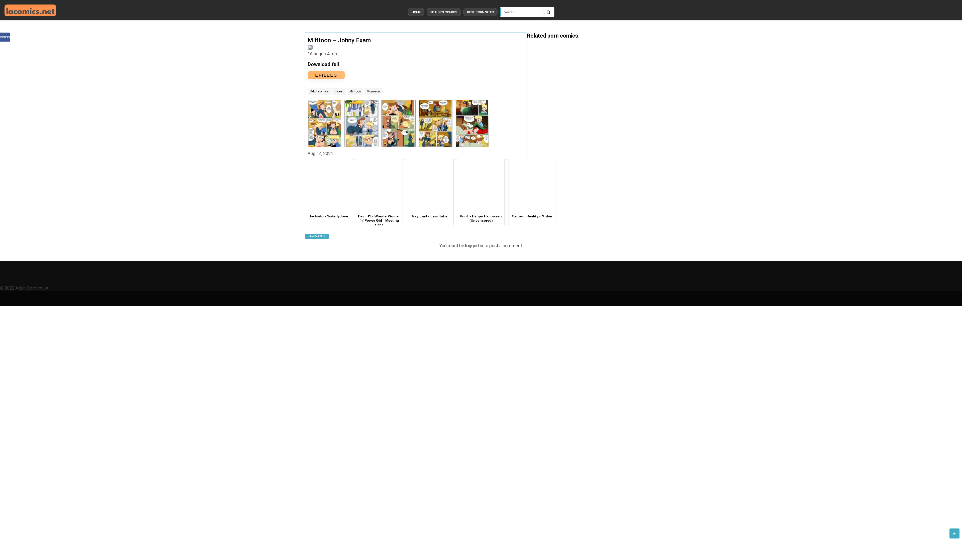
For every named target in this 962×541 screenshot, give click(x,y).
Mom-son (373, 91)
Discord (5, 37)
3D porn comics (443, 12)
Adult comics (319, 91)
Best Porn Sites (480, 12)
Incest (339, 91)
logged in (474, 245)
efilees (326, 75)
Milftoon (355, 91)
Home (416, 12)
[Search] (548, 12)
